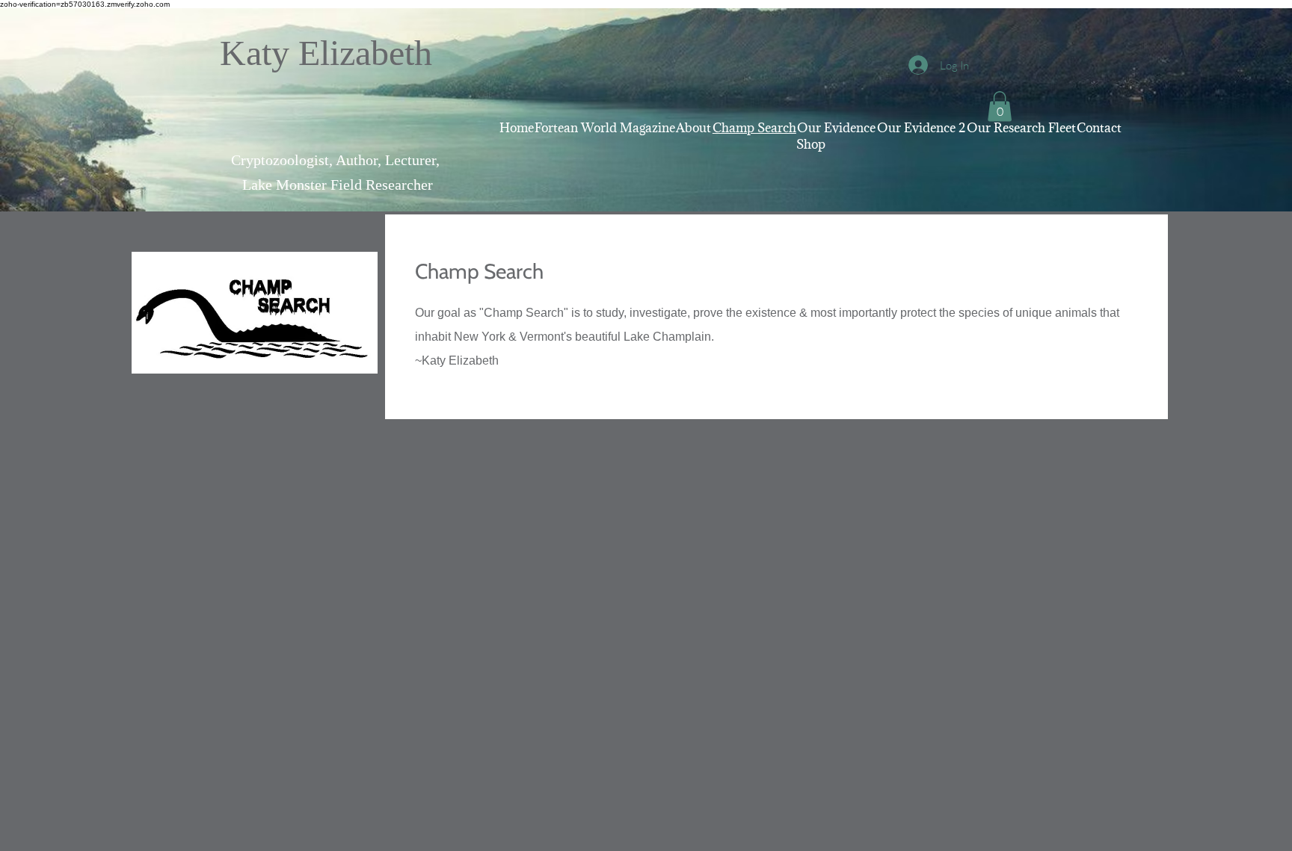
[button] (999, 106)
